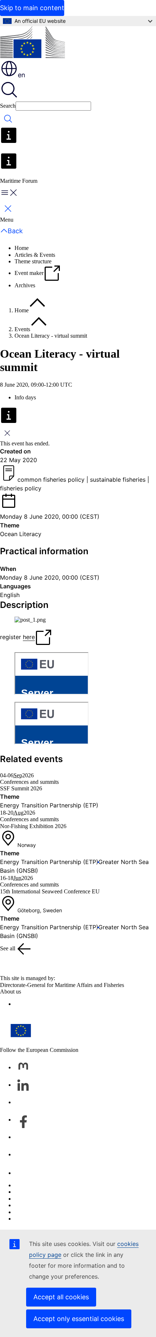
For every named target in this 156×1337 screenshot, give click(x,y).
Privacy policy (31, 1205)
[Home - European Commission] (32, 42)
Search (8, 106)
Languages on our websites (46, 1192)
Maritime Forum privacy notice (50, 1004)
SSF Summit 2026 (21, 788)
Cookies (24, 1199)
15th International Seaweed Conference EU (50, 891)
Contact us (27, 1173)
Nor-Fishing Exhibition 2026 (33, 826)
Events (22, 329)
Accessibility (29, 1218)
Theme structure (33, 261)
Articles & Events (35, 255)
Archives (25, 285)
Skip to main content (32, 8)
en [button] (21, 75)
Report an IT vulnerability (44, 1185)
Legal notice (29, 1212)
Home (22, 248)
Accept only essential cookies (78, 1318)
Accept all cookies (61, 1297)
